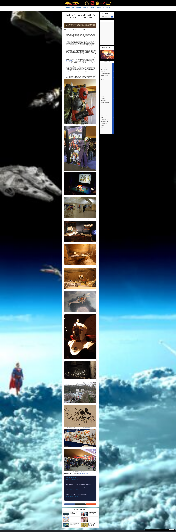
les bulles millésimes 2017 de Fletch (84, 473)
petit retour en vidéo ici (69, 60)
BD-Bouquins (92, 7)
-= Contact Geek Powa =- (88, 9)
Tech (73, 7)
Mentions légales (112, 530)
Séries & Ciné (99, 7)
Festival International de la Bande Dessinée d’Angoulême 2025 (74, 519)
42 (103, 7)
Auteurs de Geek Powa (106, 530)
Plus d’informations (165, 529)
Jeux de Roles (67, 7)
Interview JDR (85, 7)
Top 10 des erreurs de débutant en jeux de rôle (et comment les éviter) (92, 524)
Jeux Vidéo (108, 7)
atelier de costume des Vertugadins (86, 359)
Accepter (171, 529)
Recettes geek (78, 7)
